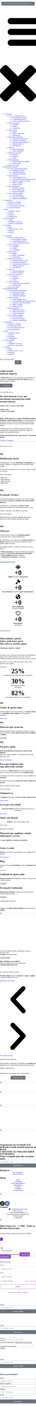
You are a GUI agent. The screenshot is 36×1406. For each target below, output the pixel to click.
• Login (10, 220)
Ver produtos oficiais (6, 1055)
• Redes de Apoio (17, 184)
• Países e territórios (17, 151)
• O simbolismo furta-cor (19, 119)
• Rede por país (16, 163)
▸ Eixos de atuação (13, 123)
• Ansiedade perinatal (18, 172)
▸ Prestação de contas (14, 204)
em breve (3, 738)
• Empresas (15, 156)
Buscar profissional (6, 760)
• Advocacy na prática (18, 197)
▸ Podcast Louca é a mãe (15, 229)
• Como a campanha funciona (20, 121)
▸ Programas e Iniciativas (15, 137)
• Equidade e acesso (14, 211)
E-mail (2, 1265)
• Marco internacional (18, 190)
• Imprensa (15, 154)
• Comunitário (16, 128)
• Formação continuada (19, 140)
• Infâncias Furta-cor (18, 144)
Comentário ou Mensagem (8, 1346)
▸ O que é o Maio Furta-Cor (16, 116)
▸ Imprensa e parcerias (14, 153)
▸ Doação (11, 213)
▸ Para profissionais (13, 186)
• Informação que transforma (20, 142)
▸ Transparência (12, 216)
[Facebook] (7, 1203)
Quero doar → (4, 825)
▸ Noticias (11, 232)
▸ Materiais (11, 231)
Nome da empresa (5, 1383)
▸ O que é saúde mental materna (17, 169)
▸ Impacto (11, 147)
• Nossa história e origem (19, 117)
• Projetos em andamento (19, 198)
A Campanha (8, 114)
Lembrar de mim (7, 1281)
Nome (2, 1338)
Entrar (18, 1286)
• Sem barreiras (16, 145)
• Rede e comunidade (18, 133)
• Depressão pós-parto (18, 170)
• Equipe (14, 132)
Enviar (2, 1348)
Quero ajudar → (5, 800)
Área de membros (9, 218)
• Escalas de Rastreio (18, 191)
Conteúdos (7, 225)
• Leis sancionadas (17, 195)
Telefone (2, 1389)
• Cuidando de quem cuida (20, 139)
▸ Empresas (11, 215)
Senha (2, 1272)
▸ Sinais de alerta (13, 176)
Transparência (8, 200)
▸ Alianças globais (13, 160)
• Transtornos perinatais (19, 174)
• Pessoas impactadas (18, 149)
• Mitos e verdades (17, 183)
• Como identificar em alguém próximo (23, 179)
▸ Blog (10, 227)
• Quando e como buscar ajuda (21, 181)
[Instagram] (2, 1203)
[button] (18, 109)
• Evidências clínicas (18, 188)
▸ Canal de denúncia (14, 207)
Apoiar (6, 209)
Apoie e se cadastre (22, 1292)
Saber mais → (4, 814)
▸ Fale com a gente (13, 165)
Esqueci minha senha (30, 1281)
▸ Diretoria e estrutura (14, 202)
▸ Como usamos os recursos (16, 206)
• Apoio (14, 158)
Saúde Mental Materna (11, 167)
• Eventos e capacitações (15, 223)
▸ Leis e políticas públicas (15, 193)
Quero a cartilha (5, 958)
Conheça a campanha (6, 440)
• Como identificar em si (19, 177)
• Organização (16, 135)
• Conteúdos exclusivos (15, 222)
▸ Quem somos (12, 130)
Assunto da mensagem (7, 1342)
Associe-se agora (5, 789)
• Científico (15, 124)
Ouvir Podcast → (5, 857)
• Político (14, 126)
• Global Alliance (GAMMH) (20, 161)
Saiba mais (3, 667)
